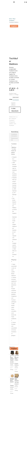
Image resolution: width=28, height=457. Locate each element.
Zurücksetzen (16, 99)
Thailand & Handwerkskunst (11, 399)
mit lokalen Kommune (9, 406)
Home (10, 18)
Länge (10, 99)
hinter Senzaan (6, 431)
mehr (3, 403)
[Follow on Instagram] (26, 2)
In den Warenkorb (14, 110)
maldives (11, 123)
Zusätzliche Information (14, 135)
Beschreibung (14, 131)
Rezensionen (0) (14, 139)
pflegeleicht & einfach (8, 423)
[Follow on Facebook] (25, 2)
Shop (14, 18)
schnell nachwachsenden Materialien (10, 415)
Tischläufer (11, 20)
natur (15, 123)
